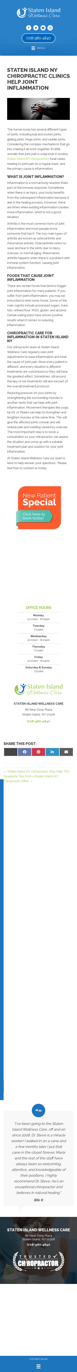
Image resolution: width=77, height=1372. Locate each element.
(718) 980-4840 (38, 721)
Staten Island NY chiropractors (28, 158)
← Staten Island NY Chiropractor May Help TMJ (37, 771)
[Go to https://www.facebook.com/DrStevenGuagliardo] (28, 28)
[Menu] (38, 1366)
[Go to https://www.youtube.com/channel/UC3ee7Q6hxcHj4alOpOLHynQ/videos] (43, 28)
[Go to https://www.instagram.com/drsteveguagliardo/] (50, 28)
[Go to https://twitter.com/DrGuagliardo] (35, 28)
